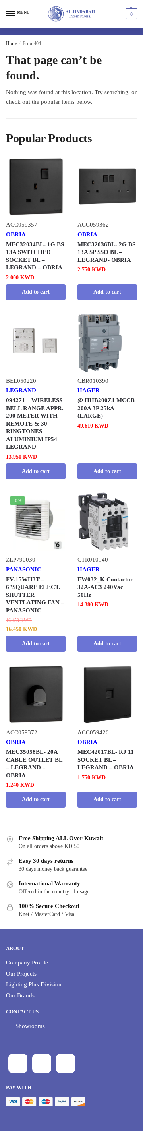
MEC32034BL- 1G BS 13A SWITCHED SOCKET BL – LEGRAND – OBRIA (35, 256)
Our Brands (20, 995)
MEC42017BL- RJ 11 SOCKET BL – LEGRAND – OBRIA (105, 760)
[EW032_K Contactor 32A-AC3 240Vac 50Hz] (107, 521)
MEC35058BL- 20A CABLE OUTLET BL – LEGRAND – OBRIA (34, 764)
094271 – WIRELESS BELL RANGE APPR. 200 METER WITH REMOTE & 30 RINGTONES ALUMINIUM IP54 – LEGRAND (35, 423)
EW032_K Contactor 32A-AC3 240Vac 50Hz (105, 587)
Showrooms (30, 1026)
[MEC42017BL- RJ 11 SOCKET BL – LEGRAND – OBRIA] (107, 694)
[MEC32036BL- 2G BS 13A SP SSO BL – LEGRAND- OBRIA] (107, 186)
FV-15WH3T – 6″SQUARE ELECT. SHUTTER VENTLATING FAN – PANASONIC (35, 595)
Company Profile (27, 962)
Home (11, 43)
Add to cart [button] (36, 292)
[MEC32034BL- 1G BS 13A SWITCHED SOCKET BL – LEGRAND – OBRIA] (36, 186)
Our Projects (21, 973)
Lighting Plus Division (34, 984)
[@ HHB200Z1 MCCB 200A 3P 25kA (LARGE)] (107, 343)
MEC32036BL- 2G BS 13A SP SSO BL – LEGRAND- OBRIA (106, 252)
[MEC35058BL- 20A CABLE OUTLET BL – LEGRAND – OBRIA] (36, 694)
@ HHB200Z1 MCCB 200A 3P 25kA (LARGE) (106, 408)
